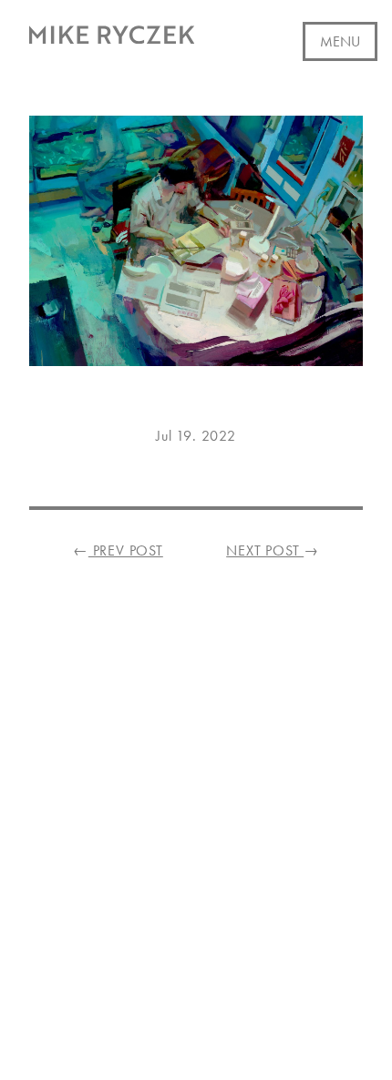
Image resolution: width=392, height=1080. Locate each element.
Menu (340, 41)
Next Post (272, 550)
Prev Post (118, 550)
